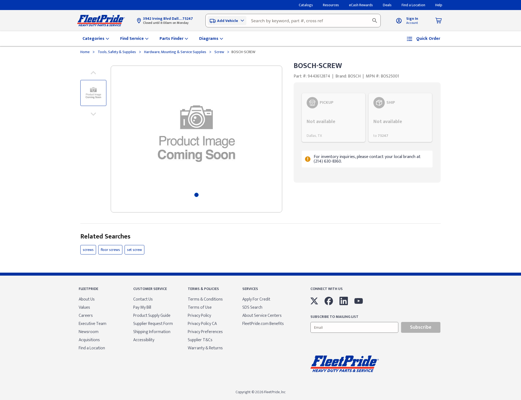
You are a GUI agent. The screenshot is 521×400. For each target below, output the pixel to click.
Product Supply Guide (151, 315)
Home (85, 52)
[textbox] (293, 20)
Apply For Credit (256, 299)
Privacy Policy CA (202, 323)
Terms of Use (200, 307)
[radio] (333, 117)
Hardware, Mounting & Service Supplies (175, 52)
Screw (219, 52)
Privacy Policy (199, 315)
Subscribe (420, 327)
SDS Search (252, 307)
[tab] (196, 195)
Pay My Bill (142, 307)
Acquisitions (89, 340)
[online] (519, 399)
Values (84, 307)
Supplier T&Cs (200, 340)
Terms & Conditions (205, 299)
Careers (86, 315)
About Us (87, 299)
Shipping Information (151, 332)
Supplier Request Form (153, 323)
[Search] (374, 20)
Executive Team (92, 323)
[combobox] (293, 20)
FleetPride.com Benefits (263, 323)
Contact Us (143, 299)
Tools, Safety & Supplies (117, 52)
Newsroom (89, 332)
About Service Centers (262, 315)
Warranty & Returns (205, 348)
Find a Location (92, 348)
